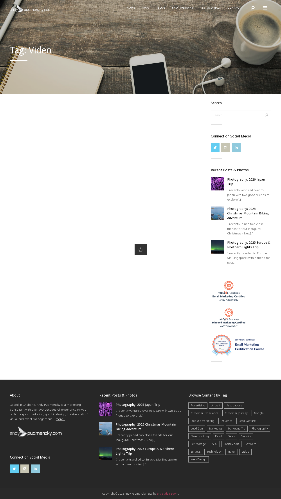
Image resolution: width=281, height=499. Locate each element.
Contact (234, 7)
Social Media (231, 444)
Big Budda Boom (167, 493)
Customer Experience (204, 413)
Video (245, 451)
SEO (214, 444)
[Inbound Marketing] (229, 317)
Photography (182, 7)
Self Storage (198, 444)
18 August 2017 (21, 232)
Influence (226, 421)
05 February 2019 (111, 144)
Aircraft (215, 405)
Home (131, 7)
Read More (48, 167)
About (146, 7)
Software (250, 444)
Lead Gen (197, 428)
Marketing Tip (236, 428)
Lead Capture (247, 421)
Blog (162, 7)
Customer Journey (236, 413)
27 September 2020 (24, 144)
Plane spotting (200, 436)
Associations (234, 405)
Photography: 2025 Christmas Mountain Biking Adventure (248, 213)
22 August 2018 (110, 226)
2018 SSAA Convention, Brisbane (134, 220)
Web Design (198, 459)
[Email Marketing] (229, 290)
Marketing (215, 428)
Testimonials (210, 7)
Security (246, 436)
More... (60, 419)
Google (259, 413)
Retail (218, 436)
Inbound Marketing (202, 421)
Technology (214, 451)
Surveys (195, 451)
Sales (231, 436)
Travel (231, 451)
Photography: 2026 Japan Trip (138, 405)
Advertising (198, 405)
